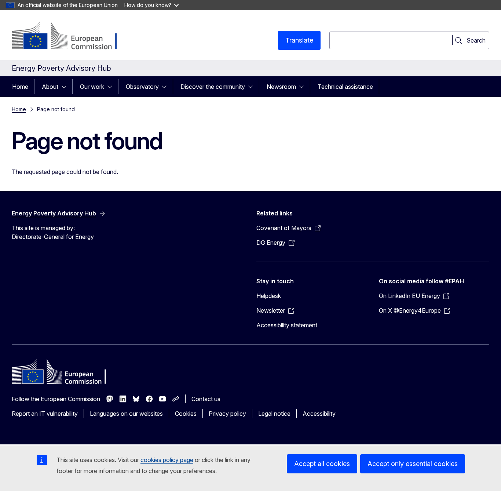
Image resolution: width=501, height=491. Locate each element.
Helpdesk (268, 295)
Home (20, 86)
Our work (92, 86)
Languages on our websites (126, 413)
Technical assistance (345, 86)
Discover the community (212, 86)
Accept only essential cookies (412, 464)
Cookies (186, 413)
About (50, 86)
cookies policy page (166, 459)
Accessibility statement (286, 325)
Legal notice (274, 413)
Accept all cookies (322, 464)
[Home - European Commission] (71, 36)
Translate (299, 40)
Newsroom (281, 86)
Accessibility (319, 413)
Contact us (205, 399)
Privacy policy (227, 413)
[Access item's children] (66, 86)
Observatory (142, 86)
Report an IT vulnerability (45, 413)
